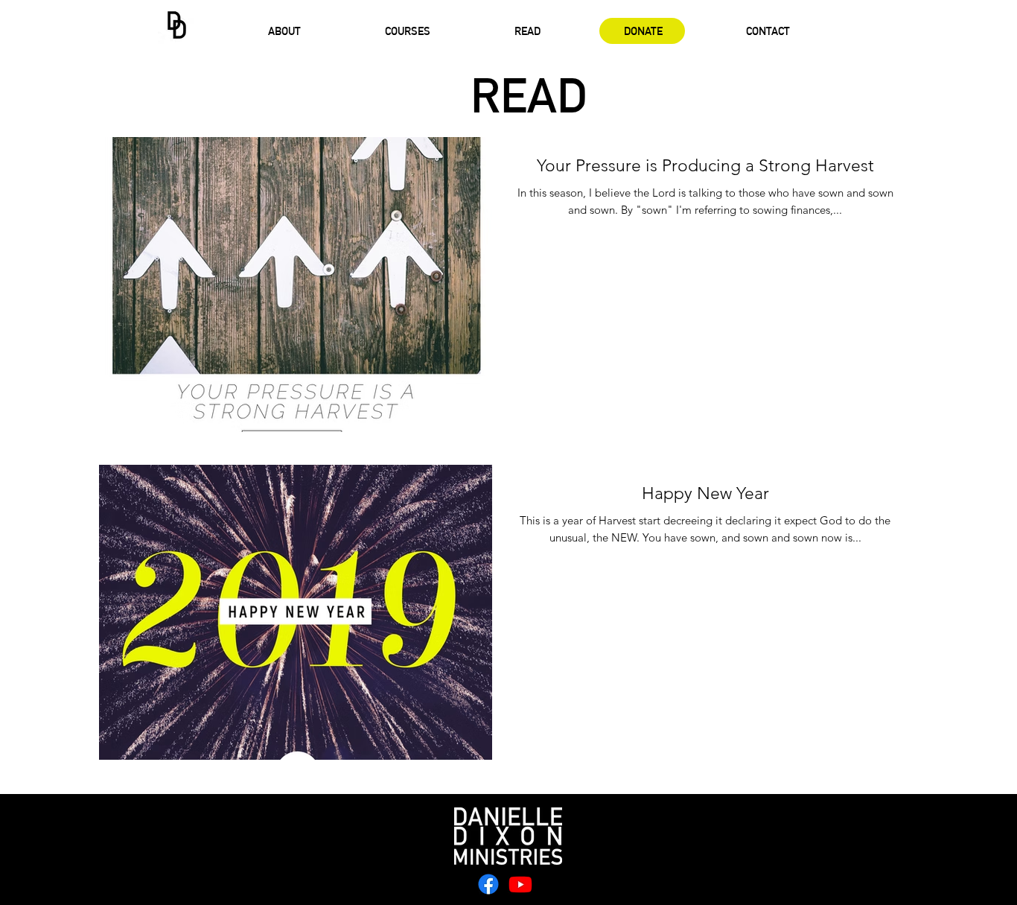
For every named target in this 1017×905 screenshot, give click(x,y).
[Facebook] (488, 884)
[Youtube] (520, 884)
